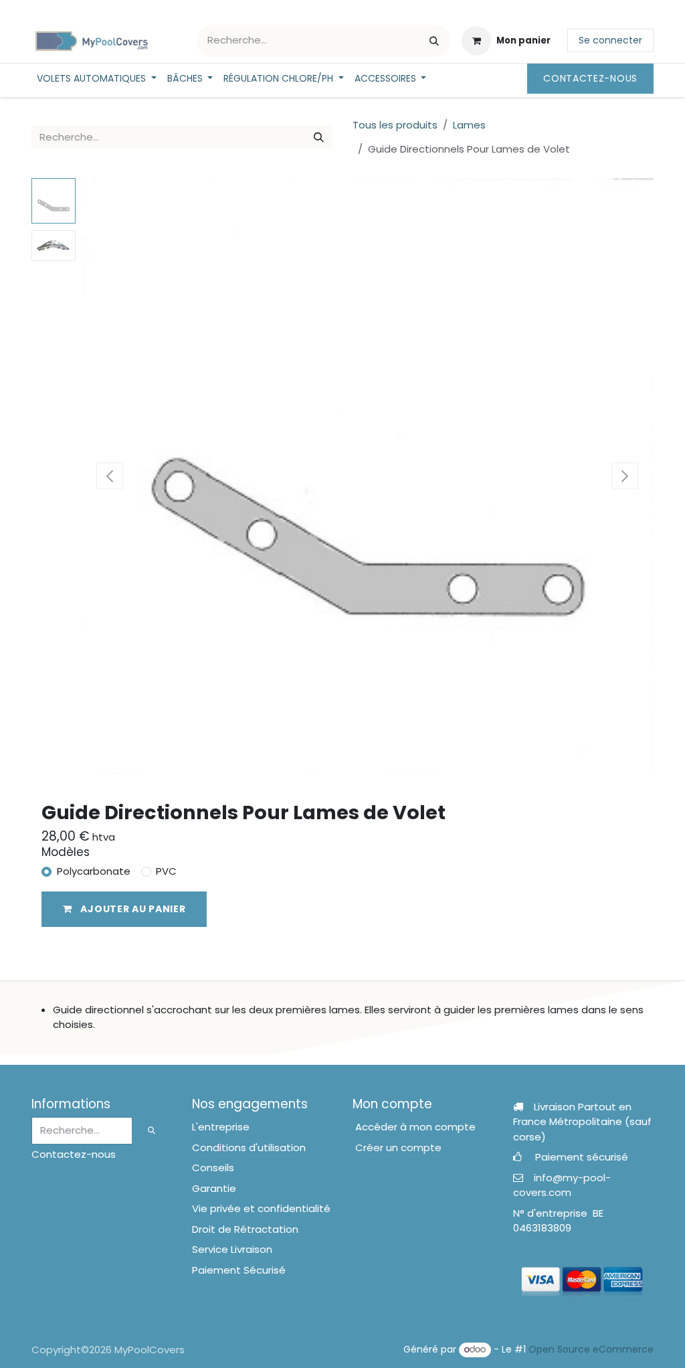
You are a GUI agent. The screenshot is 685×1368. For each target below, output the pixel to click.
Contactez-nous (590, 78)
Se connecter (610, 40)
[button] (109, 475)
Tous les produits (395, 125)
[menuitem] (96, 78)
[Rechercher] (434, 41)
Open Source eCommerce (591, 1349)
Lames (469, 125)
